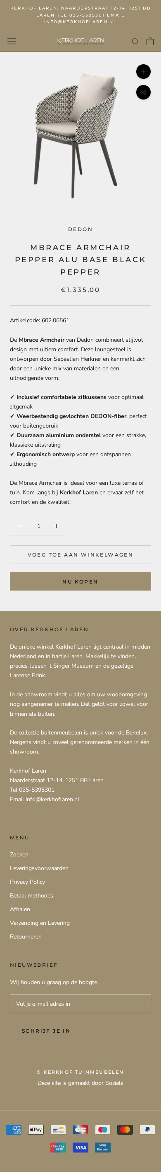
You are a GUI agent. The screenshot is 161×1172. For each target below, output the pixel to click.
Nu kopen (80, 582)
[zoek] (135, 41)
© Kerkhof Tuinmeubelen (80, 1072)
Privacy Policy (27, 882)
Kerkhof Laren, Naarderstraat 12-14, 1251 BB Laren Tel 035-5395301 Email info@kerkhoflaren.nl (80, 14)
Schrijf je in (46, 1031)
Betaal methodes (31, 896)
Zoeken (19, 854)
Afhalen (20, 909)
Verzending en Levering (40, 923)
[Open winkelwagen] (150, 41)
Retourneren (26, 937)
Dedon (80, 229)
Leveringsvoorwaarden (39, 868)
